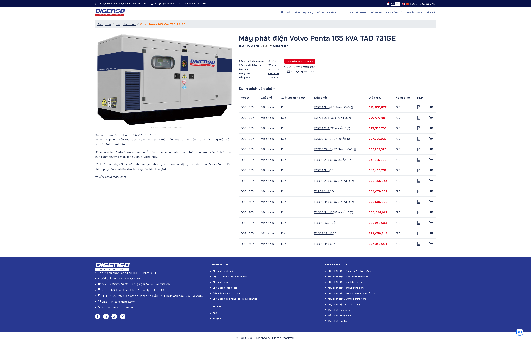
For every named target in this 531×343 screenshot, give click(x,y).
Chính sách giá (221, 282)
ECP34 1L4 (321, 107)
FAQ (215, 313)
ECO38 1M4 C (323, 202)
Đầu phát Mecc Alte (339, 309)
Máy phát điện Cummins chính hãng (347, 298)
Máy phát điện (126, 24)
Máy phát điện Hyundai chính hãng (346, 282)
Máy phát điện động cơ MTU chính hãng (349, 271)
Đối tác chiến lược (329, 12)
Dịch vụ (308, 12)
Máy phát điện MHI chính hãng (344, 304)
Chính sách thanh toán (225, 287)
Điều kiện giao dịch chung (227, 293)
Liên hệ (430, 12)
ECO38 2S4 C (323, 159)
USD (393, 4)
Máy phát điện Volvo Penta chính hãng (349, 276)
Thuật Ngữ (218, 318)
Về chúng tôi (394, 12)
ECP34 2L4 (322, 117)
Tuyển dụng (414, 12)
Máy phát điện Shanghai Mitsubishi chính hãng (353, 293)
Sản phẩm (293, 12)
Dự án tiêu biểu (356, 12)
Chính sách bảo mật (224, 271)
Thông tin (375, 12)
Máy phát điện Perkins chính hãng (346, 287)
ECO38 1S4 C (323, 138)
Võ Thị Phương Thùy (130, 278)
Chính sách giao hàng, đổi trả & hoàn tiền (235, 298)
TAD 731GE (273, 73)
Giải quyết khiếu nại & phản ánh (230, 276)
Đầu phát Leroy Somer (340, 315)
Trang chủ (104, 24)
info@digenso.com (303, 71)
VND (398, 4)
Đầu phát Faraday (338, 320)
